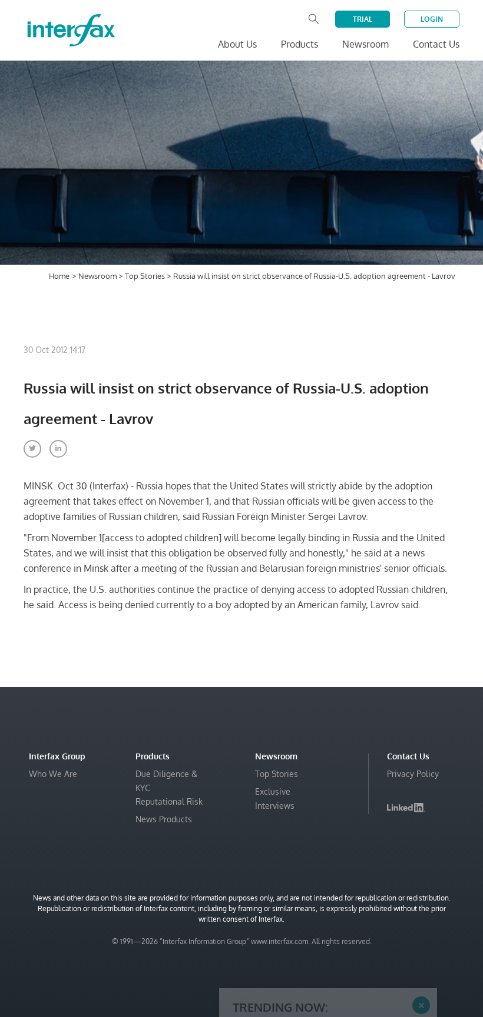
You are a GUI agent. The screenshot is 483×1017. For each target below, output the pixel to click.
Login (432, 19)
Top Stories (146, 276)
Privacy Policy (413, 774)
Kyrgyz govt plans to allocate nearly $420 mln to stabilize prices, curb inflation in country (322, 969)
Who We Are (53, 774)
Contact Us (436, 44)
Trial (362, 19)
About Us (237, 44)
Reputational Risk (169, 801)
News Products (163, 819)
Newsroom (98, 276)
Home (59, 276)
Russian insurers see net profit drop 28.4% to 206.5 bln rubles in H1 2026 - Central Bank (325, 928)
